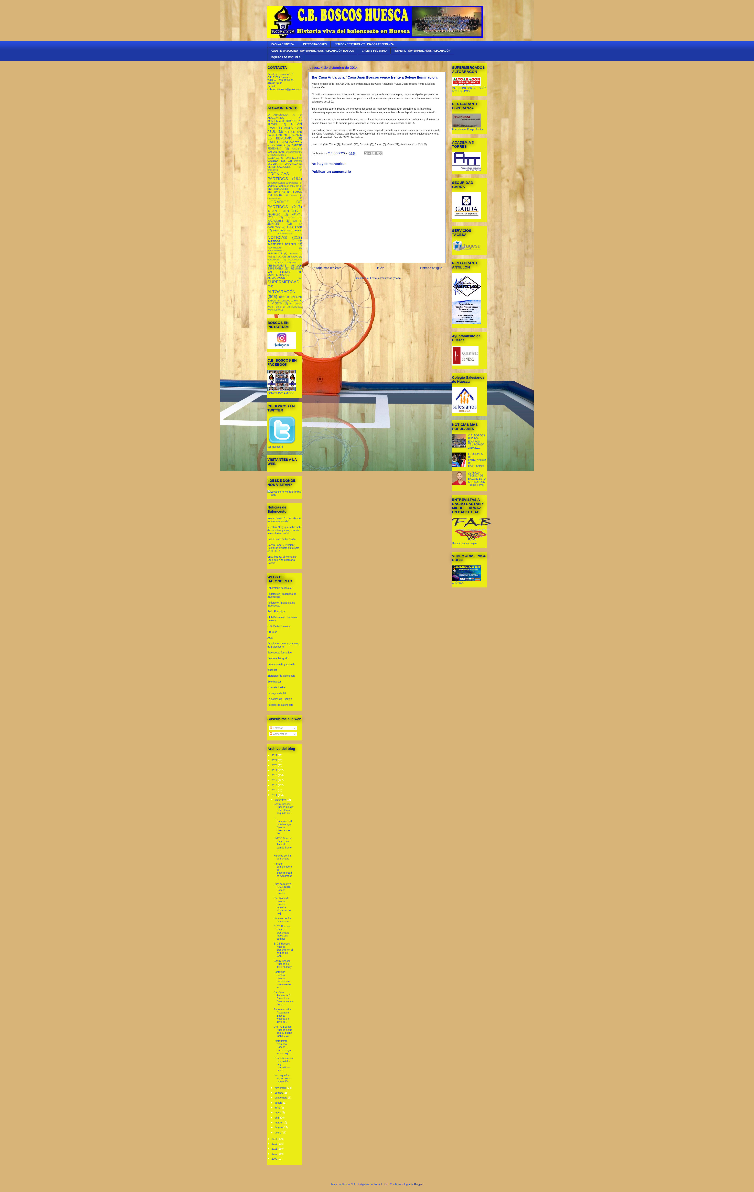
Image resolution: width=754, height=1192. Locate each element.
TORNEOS (285, 301)
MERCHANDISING (285, 234)
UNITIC (298, 300)
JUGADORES (275, 220)
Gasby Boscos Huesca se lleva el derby (283, 963)
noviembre (281, 1087)
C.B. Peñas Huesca (278, 626)
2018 (275, 775)
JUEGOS (291, 218)
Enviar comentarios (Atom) (385, 278)
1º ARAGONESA (277, 115)
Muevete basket (276, 687)
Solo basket (274, 681)
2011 (275, 1148)
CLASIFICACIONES (279, 166)
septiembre (281, 1097)
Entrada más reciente (326, 268)
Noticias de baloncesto (280, 704)
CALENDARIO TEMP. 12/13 (282, 158)
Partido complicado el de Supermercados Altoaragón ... (283, 871)
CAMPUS (298, 161)
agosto (279, 1102)
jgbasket (272, 669)
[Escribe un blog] (369, 153)
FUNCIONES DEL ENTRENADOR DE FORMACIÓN (477, 460)
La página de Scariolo (279, 698)
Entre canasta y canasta (281, 664)
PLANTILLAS (274, 247)
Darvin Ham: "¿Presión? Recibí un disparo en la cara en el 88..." (283, 547)
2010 (275, 1153)
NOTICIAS (277, 237)
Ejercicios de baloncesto (281, 675)
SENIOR (285, 271)
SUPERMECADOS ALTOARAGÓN (278, 276)
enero (278, 1132)
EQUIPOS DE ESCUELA (285, 57)
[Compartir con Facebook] (377, 153)
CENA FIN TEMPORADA (284, 163)
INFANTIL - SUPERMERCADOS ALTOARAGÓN (422, 50)
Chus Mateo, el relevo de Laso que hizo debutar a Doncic (281, 559)
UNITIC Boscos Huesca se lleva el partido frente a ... (283, 844)
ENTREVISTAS (276, 191)
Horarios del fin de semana (282, 857)
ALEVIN (272, 124)
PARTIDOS (273, 241)
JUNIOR (273, 223)
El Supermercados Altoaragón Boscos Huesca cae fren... (283, 826)
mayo (278, 1112)
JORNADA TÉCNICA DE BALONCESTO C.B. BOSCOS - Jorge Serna (477, 478)
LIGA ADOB (294, 227)
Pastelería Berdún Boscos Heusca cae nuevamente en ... (282, 979)
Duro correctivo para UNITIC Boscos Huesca (282, 888)
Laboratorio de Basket (279, 587)
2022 (275, 755)
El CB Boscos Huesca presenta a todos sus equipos (282, 932)
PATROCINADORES (315, 44)
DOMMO (272, 185)
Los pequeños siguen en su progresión (282, 1078)
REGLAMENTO (274, 260)
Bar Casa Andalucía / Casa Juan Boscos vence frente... (283, 998)
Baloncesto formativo (279, 652)
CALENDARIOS (276, 160)
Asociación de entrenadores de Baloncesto (283, 645)
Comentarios (279, 733)
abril (277, 1117)
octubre (279, 1092)
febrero (279, 1127)
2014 (275, 795)
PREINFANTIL (275, 253)
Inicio (380, 268)
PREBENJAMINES (275, 251)
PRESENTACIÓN (276, 256)
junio (278, 1107)
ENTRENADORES (278, 188)
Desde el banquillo (277, 658)
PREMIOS (293, 254)
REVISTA (296, 268)
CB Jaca (272, 631)
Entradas (277, 728)
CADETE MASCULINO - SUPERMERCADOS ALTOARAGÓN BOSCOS (312, 50)
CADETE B (278, 145)
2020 (275, 765)
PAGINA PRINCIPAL (283, 44)
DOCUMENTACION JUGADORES (282, 183)
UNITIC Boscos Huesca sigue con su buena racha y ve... (283, 1031)
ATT (287, 131)
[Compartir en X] (373, 153)
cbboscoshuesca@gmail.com (284, 89)
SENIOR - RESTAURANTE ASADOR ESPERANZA (364, 44)
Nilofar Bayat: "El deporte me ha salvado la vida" (284, 520)
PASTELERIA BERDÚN (281, 244)
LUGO (384, 1184)
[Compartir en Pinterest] (380, 153)
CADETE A (295, 142)
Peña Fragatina (276, 611)
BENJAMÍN (284, 138)
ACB (270, 637)
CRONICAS (272, 170)
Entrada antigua (431, 268)
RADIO (294, 256)
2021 (275, 760)
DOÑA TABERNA (291, 186)
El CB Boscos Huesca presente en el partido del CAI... (283, 949)
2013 (275, 1138)
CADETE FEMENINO (374, 50)
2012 (275, 1143)
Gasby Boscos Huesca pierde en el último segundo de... (283, 809)
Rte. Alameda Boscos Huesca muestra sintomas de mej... (282, 906)
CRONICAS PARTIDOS (278, 176)
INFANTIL (274, 211)
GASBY (278, 195)
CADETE (274, 142)
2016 (275, 785)
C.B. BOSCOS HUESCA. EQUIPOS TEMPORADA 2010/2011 (476, 441)
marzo (279, 1122)
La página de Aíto (277, 693)
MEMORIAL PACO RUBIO (287, 230)
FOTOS (297, 191)
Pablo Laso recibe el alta (281, 539)
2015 (275, 790)
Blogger (418, 1184)
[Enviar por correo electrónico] (366, 153)
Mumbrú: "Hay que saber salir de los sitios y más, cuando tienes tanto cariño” (284, 530)
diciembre (280, 799)
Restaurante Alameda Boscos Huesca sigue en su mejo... (283, 1047)
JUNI (295, 221)
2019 (275, 770)
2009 (275, 1158)
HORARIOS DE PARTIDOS (284, 204)
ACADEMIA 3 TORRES (281, 121)
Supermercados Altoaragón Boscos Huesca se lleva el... (283, 1015)
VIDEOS (277, 303)
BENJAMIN (295, 135)
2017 (275, 780)
